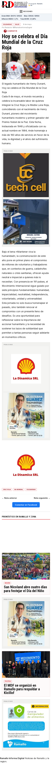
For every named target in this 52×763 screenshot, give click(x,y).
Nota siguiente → (42, 498)
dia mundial (18, 489)
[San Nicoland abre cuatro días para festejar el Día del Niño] (26, 566)
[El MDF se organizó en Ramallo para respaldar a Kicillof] (26, 664)
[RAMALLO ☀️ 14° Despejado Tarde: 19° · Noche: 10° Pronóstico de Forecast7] (26, 535)
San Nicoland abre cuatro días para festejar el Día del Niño (25, 589)
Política (8, 681)
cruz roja (7, 489)
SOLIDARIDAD (7, 24)
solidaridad (31, 489)
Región (7, 583)
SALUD (17, 24)
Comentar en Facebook (26, 505)
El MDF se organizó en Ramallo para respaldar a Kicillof (22, 689)
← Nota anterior (9, 498)
